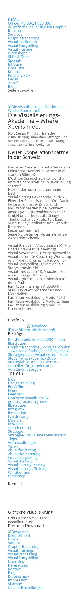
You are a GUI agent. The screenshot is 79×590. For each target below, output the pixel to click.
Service (14, 542)
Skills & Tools (18, 56)
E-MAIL (14, 19)
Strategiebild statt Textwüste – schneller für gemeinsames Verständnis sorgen (33, 365)
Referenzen (18, 565)
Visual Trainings (21, 550)
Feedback (16, 394)
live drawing (18, 416)
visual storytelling (21, 144)
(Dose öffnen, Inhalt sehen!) (31, 329)
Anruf (13, 82)
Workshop (42, 144)
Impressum (18, 580)
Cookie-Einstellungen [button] (26, 587)
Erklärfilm (16, 386)
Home (13, 539)
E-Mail (13, 79)
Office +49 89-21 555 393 (29, 23)
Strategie (15, 431)
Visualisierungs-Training (27, 468)
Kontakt (14, 71)
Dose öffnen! (19, 535)
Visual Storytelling (23, 45)
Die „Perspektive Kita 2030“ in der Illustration (36, 341)
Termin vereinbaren (32, 506)
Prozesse (15, 423)
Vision (13, 446)
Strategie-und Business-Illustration (38, 139)
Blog (11, 86)
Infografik (16, 408)
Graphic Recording (23, 38)
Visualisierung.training (26, 464)
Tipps (12, 438)
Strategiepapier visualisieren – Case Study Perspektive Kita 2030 (38, 356)
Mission (14, 420)
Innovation (38, 137)
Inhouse (15, 64)
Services (15, 34)
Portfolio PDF (19, 75)
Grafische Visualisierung (28, 397)
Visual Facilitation (22, 41)
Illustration (17, 405)
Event (13, 390)
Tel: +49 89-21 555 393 (34, 491)
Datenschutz (18, 576)
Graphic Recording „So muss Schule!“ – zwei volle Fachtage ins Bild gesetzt (39, 348)
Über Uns (16, 67)
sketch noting (19, 427)
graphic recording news (28, 401)
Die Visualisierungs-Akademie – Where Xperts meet (34, 120)
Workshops (17, 52)
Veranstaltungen (22, 442)
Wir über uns (19, 472)
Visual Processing (22, 553)
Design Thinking (28, 133)
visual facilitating (52, 141)
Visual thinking (20, 461)
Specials (15, 60)
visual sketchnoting (24, 453)
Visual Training (20, 49)
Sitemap (15, 583)
